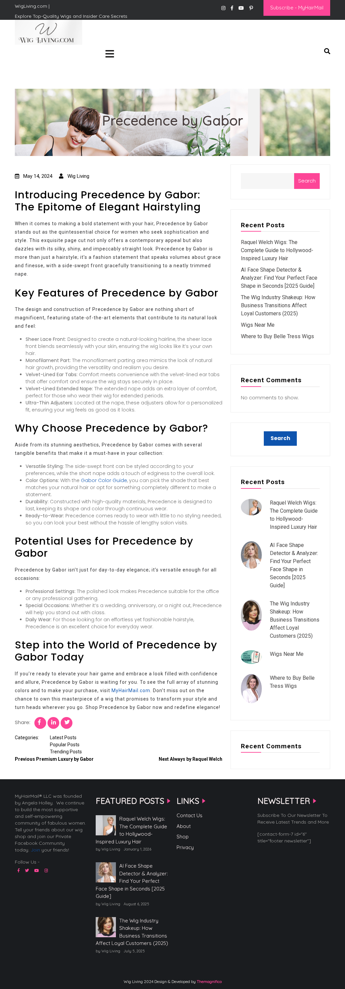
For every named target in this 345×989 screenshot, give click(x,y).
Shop (183, 836)
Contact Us (189, 815)
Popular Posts (65, 744)
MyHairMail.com (131, 690)
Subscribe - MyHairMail (296, 7)
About (184, 826)
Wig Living (31, 55)
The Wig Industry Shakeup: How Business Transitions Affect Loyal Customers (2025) (278, 305)
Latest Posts (63, 737)
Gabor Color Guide (104, 480)
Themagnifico (209, 981)
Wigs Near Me (258, 325)
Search (307, 180)
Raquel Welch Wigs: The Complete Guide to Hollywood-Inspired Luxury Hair (277, 250)
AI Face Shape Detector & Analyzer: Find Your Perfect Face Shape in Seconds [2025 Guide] (279, 278)
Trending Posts (66, 751)
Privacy (185, 847)
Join (35, 850)
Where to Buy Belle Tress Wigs (277, 336)
